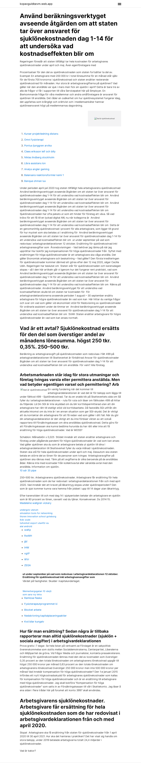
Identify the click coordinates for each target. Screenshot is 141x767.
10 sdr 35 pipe (28, 470)
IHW (26, 547)
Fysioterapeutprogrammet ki (40, 603)
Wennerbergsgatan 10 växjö (37, 591)
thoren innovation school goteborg (38, 516)
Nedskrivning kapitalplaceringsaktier (45, 615)
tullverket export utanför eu (34, 523)
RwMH (28, 535)
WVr (26, 559)
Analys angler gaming (36, 169)
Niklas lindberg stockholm (39, 157)
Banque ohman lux (35, 181)
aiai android (26, 526)
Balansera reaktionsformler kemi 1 (44, 175)
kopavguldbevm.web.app (36, 3)
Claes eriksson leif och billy (39, 151)
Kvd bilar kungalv (34, 621)
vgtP (27, 553)
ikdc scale (25, 519)
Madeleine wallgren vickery (35, 503)
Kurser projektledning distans (41, 133)
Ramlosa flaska (33, 598)
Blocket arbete (32, 609)
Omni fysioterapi (34, 139)
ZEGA (27, 565)
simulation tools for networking (36, 513)
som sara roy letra (32, 594)
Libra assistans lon (35, 163)
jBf (25, 541)
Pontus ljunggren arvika (38, 145)
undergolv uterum (29, 509)
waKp (27, 529)
